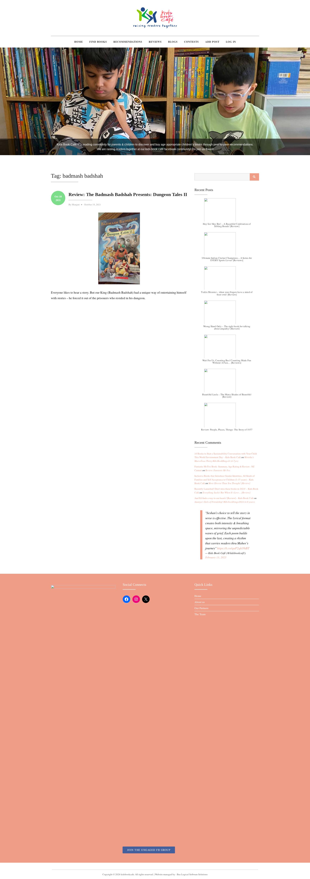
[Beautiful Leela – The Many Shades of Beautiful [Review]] (226, 382)
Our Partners (201, 608)
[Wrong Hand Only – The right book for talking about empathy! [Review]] (226, 314)
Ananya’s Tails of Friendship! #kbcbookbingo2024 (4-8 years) (224, 501)
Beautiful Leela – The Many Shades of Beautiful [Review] (226, 395)
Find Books (98, 42)
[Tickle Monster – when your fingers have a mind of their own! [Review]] (226, 279)
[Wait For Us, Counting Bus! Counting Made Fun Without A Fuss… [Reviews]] (226, 348)
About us (199, 602)
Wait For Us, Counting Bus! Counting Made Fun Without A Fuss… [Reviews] (226, 361)
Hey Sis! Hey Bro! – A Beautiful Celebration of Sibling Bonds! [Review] (227, 225)
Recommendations (127, 42)
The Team (200, 614)
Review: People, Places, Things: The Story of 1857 (226, 429)
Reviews (155, 42)
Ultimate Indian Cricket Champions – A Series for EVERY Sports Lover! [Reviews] (227, 259)
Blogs (173, 42)
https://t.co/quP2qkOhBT (233, 548)
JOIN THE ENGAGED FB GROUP (149, 850)
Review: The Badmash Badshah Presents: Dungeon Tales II (128, 194)
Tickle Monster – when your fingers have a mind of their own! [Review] (226, 293)
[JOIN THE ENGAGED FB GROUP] (155, 866)
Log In (231, 42)
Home (78, 42)
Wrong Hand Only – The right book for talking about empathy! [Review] (226, 327)
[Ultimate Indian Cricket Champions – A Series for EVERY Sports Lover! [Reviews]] (226, 245)
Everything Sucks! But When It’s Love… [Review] (226, 492)
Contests (191, 42)
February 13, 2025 (215, 557)
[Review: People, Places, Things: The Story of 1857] (226, 416)
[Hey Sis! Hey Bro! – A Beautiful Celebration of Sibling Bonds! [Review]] (226, 211)
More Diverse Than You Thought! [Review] (229, 483)
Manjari (76, 204)
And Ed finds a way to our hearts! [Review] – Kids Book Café (223, 498)
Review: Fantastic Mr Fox (217, 470)
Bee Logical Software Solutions (192, 874)
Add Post (212, 42)
